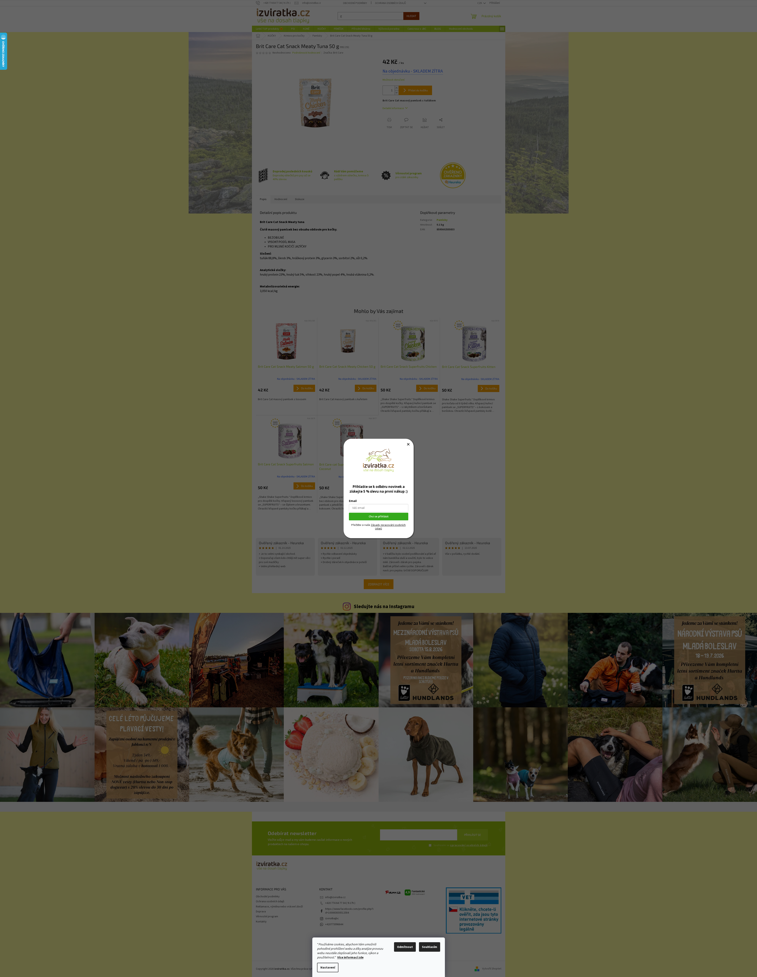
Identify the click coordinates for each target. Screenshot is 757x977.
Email (353, 501)
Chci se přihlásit (378, 516)
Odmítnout (405, 947)
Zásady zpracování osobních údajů (388, 526)
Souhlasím (429, 947)
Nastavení (327, 967)
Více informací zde (350, 957)
